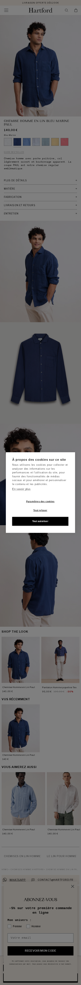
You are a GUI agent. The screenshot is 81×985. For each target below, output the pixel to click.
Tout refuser (40, 510)
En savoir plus (21, 489)
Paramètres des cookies (40, 501)
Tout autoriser (40, 521)
